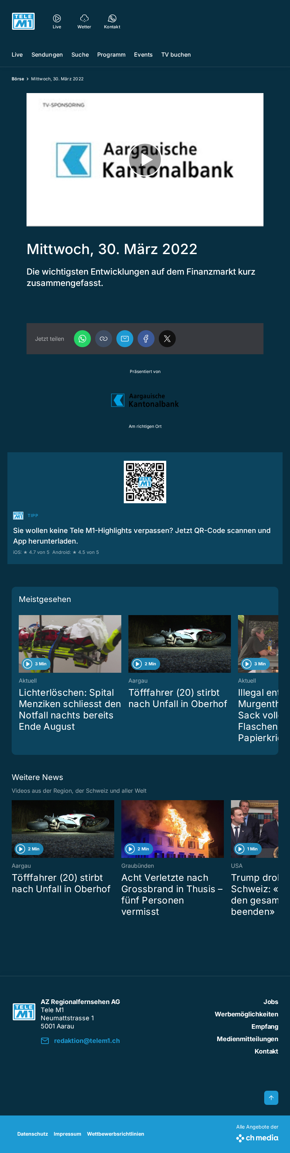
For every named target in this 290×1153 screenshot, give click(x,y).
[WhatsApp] (82, 338)
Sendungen (47, 54)
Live (17, 54)
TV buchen (176, 54)
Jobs (270, 1001)
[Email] (124, 338)
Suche (80, 54)
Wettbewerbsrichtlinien (115, 1134)
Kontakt (266, 1051)
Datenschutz (32, 1134)
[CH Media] (257, 1137)
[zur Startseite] (23, 21)
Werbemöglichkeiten (246, 1014)
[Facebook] (146, 338)
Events (143, 54)
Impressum (67, 1134)
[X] (167, 338)
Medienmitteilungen (247, 1039)
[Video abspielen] (145, 159)
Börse (18, 78)
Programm (111, 54)
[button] (103, 338)
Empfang (264, 1026)
